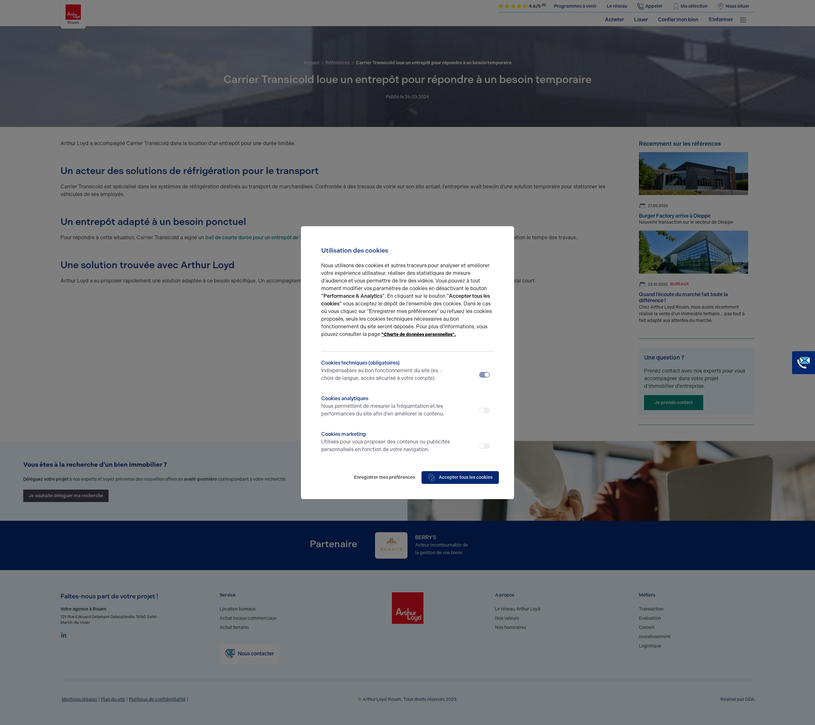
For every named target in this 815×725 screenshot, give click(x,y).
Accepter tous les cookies (466, 477)
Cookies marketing (385, 441)
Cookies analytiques (382, 406)
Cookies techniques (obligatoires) (381, 370)
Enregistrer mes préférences (384, 477)
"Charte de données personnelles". (418, 334)
